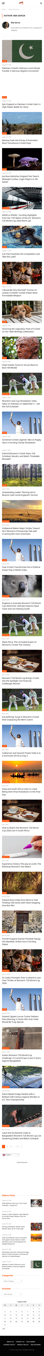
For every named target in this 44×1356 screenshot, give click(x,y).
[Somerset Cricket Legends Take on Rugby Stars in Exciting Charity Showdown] (22, 423)
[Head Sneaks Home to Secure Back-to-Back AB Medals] (22, 348)
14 (28, 1315)
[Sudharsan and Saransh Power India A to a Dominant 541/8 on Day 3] (22, 736)
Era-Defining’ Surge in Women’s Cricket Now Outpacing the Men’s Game (20, 718)
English (8, 1155)
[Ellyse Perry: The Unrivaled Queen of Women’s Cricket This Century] (22, 625)
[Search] (41, 3)
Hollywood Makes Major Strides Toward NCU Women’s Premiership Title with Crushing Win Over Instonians (21, 531)
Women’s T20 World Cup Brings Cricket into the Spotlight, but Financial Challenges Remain (20, 681)
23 (39, 1318)
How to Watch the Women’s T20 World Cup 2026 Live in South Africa (20, 829)
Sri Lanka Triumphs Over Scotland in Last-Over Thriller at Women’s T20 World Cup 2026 (21, 980)
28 (28, 1321)
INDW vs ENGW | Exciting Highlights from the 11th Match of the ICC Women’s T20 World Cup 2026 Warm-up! (21, 218)
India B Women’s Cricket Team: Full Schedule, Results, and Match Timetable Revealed (20, 456)
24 (5, 1321)
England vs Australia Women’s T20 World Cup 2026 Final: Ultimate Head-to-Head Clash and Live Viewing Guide (21, 606)
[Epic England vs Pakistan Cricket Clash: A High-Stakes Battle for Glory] (22, 87)
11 (17, 1147)
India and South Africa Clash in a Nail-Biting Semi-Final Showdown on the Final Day (21, 792)
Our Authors (36, 1345)
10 (5, 1315)
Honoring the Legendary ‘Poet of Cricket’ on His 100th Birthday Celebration (21, 330)
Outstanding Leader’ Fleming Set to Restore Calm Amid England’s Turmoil (20, 493)
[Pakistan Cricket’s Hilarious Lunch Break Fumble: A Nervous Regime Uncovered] (22, 51)
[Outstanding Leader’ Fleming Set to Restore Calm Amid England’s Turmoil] (22, 475)
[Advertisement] (22, 1176)
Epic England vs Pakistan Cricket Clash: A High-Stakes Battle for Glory (21, 105)
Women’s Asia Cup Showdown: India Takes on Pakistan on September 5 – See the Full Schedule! (21, 404)
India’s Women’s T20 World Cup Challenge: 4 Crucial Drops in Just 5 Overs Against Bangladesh (21, 1058)
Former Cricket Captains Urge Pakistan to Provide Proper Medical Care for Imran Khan (15, 1216)
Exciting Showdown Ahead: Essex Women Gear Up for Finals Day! (13, 1228)
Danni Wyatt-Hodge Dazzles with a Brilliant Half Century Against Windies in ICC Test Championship (21, 1097)
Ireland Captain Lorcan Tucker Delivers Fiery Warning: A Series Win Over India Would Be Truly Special (20, 1019)
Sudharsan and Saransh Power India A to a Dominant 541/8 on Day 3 (21, 754)
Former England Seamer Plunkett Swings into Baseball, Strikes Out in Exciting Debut (21, 941)
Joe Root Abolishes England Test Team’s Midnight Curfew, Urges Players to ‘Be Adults (20, 179)
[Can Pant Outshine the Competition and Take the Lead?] (22, 237)
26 (16, 1321)
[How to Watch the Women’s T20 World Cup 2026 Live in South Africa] (22, 811)
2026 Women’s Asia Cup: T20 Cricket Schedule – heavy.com (14, 1204)
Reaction (6, 208)
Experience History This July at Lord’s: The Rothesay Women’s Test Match (21, 865)
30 (39, 1321)
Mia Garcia (15, 23)
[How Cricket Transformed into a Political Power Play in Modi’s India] (22, 550)
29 (33, 1321)
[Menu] (3, 3)
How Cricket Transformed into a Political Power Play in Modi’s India (21, 568)
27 (22, 1321)
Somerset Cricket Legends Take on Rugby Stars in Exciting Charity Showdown (21, 441)
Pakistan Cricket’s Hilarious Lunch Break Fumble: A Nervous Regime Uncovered (21, 69)
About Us (10, 1342)
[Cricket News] (22, 3)
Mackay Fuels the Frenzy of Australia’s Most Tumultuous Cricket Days (20, 141)
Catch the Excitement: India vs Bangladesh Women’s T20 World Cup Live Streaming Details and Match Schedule (21, 1135)
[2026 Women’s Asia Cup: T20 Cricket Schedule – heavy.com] (36, 1203)
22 (33, 1318)
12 (16, 1315)
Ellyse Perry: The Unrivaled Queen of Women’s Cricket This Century (19, 643)
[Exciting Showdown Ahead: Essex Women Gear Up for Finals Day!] (36, 1226)
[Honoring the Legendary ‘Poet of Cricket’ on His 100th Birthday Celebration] (22, 312)
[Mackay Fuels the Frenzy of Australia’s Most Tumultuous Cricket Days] (22, 123)
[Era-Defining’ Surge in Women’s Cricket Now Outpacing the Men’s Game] (22, 700)
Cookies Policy (9, 1345)
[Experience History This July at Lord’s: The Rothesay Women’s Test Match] (22, 847)
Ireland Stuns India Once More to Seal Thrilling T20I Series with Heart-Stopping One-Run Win (21, 903)
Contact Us (20, 1342)
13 (22, 1315)
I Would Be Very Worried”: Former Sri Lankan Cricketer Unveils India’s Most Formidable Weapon (19, 293)
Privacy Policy (23, 1345)
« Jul (3, 1329)
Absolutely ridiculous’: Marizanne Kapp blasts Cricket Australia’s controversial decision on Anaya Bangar (15, 1254)
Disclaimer (31, 1342)
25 (10, 1321)
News (4, 61)
